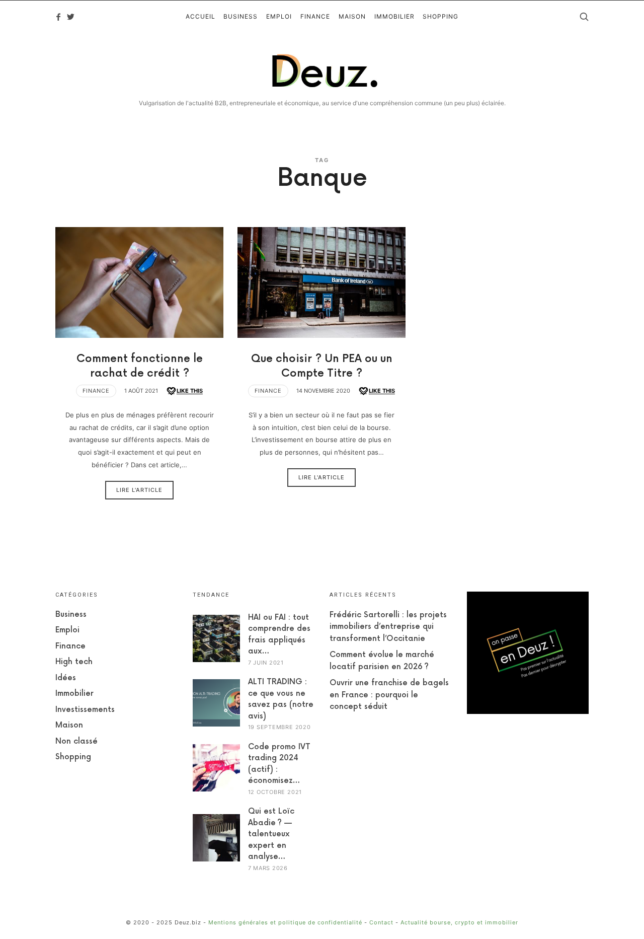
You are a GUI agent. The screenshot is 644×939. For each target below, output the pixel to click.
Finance (96, 390)
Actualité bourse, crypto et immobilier (459, 922)
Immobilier (74, 693)
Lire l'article (139, 489)
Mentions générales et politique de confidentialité (285, 922)
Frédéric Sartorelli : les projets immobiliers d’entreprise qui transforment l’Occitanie (388, 626)
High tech (74, 662)
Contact (381, 922)
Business (71, 614)
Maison (69, 725)
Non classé (76, 741)
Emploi (67, 630)
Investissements (85, 709)
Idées (65, 678)
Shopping (73, 757)
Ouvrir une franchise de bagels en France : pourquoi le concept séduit (389, 694)
